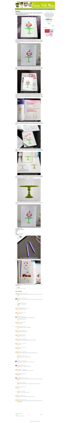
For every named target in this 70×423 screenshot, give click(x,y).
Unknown (18, 343)
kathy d (18, 322)
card (22, 288)
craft (23, 288)
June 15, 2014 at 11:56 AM (24, 303)
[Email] (51, 19)
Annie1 (18, 316)
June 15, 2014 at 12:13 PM (22, 312)
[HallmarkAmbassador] (47, 36)
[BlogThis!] (17, 287)
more (39, 40)
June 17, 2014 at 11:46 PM (25, 377)
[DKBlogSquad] (51, 36)
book (20, 288)
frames (26, 40)
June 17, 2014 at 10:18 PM (23, 373)
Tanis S (18, 326)
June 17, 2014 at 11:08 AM (23, 351)
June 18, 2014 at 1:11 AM (23, 382)
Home (29, 414)
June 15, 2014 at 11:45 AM (24, 298)
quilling (25, 288)
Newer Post (17, 414)
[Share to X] (18, 287)
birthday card (18, 288)
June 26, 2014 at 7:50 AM (23, 399)
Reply (18, 314)
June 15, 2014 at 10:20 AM (24, 293)
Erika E (18, 330)
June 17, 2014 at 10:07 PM (23, 369)
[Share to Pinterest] (19, 287)
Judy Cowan (18, 293)
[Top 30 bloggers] (49, 32)
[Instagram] (48, 19)
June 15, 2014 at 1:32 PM (22, 322)
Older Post (41, 414)
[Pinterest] (49, 19)
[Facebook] (46, 19)
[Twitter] (47, 19)
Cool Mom (18, 399)
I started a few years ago (38, 39)
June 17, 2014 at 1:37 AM (23, 343)
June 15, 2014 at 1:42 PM (22, 326)
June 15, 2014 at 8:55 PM (22, 330)
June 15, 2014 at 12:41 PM (22, 316)
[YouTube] (50, 19)
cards (24, 40)
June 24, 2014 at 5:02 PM (22, 395)
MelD (18, 395)
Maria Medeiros (19, 377)
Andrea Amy (18, 298)
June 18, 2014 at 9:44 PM (22, 391)
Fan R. (18, 312)
